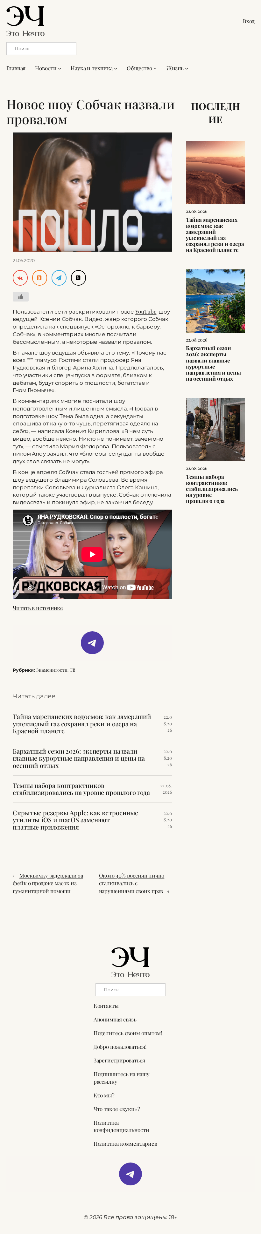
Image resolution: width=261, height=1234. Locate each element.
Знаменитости (51, 670)
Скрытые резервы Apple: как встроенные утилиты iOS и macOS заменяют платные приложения (75, 820)
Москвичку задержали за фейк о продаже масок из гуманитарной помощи (48, 883)
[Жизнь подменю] (186, 68)
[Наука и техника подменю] (115, 68)
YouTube (145, 311)
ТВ (72, 670)
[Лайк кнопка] (21, 297)
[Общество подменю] (155, 68)
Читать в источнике (38, 607)
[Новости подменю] (59, 68)
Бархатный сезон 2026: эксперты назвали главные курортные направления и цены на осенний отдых (79, 758)
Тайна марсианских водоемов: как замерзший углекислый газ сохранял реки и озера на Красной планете (82, 723)
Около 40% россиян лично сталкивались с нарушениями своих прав (132, 883)
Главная (15, 67)
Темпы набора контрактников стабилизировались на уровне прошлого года (81, 789)
